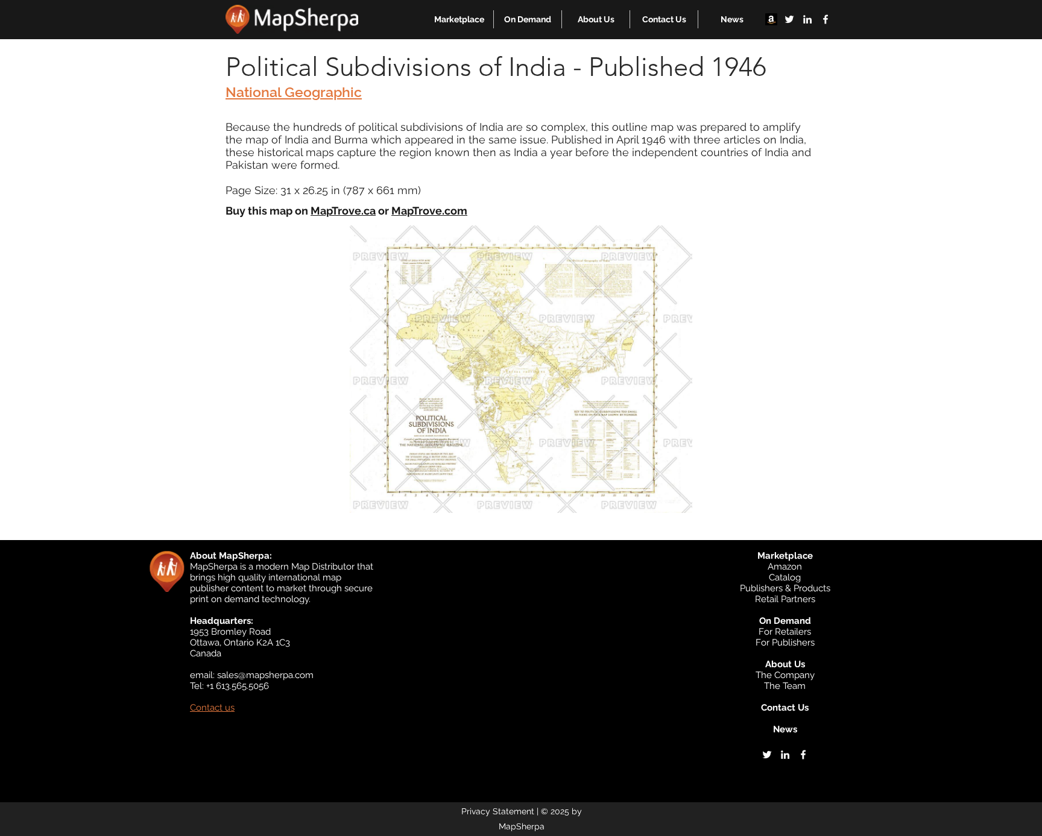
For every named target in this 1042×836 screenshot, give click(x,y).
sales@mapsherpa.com (265, 675)
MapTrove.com (429, 210)
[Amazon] (771, 19)
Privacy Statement (497, 811)
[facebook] (825, 19)
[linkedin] (807, 19)
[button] (459, 19)
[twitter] (789, 19)
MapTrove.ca (343, 210)
